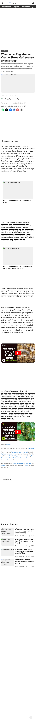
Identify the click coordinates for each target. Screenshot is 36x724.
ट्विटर (18, 463)
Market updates (25, 456)
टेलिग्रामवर (28, 463)
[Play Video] (18, 353)
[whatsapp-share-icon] (2, 111)
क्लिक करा (31, 448)
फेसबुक (14, 463)
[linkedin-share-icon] (14, 111)
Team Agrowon (10, 99)
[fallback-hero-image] (7, 532)
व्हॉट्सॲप (3, 465)
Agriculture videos (6, 454)
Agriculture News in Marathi (19, 452)
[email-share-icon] (17, 111)
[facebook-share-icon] (10, 111)
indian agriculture (6, 479)
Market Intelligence (14, 456)
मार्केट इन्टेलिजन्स (26, 6)
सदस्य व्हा (8, 444)
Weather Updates (18, 458)
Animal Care (8, 458)
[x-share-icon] (6, 111)
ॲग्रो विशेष (16, 6)
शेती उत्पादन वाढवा (6, 6)
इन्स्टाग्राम (23, 463)
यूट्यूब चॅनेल (26, 465)
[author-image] (2, 98)
